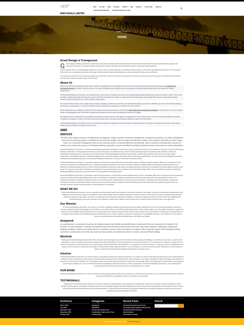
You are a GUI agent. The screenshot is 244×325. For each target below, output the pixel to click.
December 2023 (65, 310)
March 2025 (64, 305)
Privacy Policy (148, 7)
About (109, 7)
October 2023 (64, 314)
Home (94, 7)
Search (181, 306)
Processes (116, 7)
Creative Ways (97, 314)
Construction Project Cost (100, 310)
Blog (131, 7)
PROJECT (125, 7)
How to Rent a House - (130, 314)
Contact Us (139, 7)
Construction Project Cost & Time (121, 10)
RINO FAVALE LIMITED (72, 13)
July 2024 (63, 307)
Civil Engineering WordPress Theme (122, 321)
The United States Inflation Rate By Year (136, 307)
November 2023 (65, 312)
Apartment (95, 305)
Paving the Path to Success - (133, 310)
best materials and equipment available (143, 110)
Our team (102, 7)
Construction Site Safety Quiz (101, 10)
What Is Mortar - (128, 312)
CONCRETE (95, 307)
